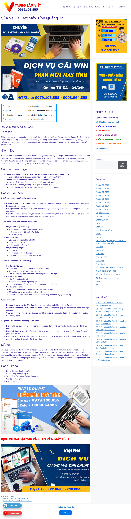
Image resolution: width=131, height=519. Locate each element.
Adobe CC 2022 (102, 199)
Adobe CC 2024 (102, 206)
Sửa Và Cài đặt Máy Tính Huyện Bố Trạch (17, 501)
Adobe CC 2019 (102, 189)
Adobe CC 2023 (102, 202)
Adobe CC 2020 (102, 192)
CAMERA (99, 227)
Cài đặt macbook (103, 213)
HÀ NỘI (99, 237)
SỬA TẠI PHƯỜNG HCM (106, 271)
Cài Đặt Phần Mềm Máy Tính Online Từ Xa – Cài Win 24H (83, 7)
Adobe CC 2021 (102, 196)
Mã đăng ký (65, 512)
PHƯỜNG (100, 254)
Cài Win (99, 223)
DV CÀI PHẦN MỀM (104, 230)
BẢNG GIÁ (121, 7)
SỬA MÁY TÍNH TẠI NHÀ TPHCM (109, 268)
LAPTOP (99, 247)
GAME (98, 234)
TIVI (97, 285)
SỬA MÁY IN (101, 264)
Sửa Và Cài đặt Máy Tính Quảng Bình (16, 498)
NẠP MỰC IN (101, 250)
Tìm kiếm (99, 160)
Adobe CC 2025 (102, 209)
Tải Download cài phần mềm (107, 278)
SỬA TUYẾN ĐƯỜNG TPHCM (108, 275)
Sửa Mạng (100, 261)
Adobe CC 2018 (102, 185)
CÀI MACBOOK (102, 220)
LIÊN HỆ (110, 7)
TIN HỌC (99, 282)
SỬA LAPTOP (101, 257)
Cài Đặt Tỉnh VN (8, 496)
